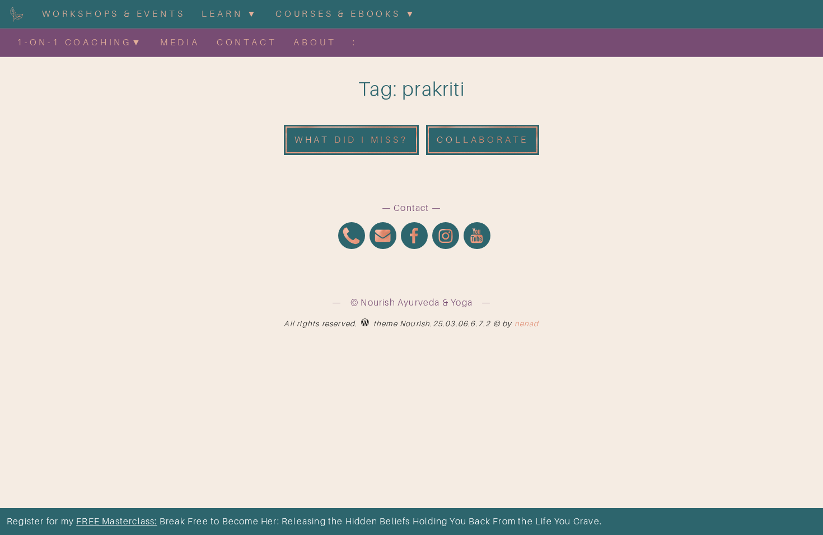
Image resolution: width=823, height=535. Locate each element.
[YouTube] (477, 237)
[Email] (383, 237)
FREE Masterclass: (116, 522)
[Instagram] (445, 237)
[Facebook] (414, 237)
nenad (527, 324)
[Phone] (351, 237)
